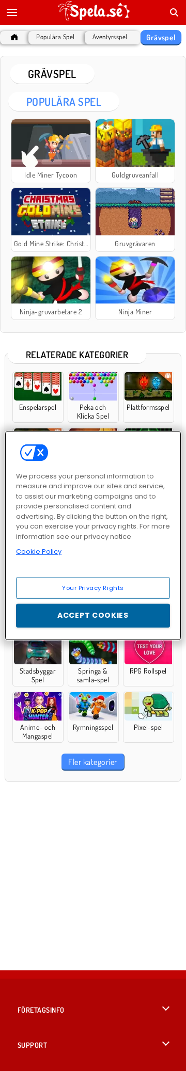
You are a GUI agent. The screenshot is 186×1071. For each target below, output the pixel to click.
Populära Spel (55, 37)
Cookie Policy (38, 551)
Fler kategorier (92, 762)
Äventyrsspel (110, 37)
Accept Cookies (93, 615)
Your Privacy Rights (93, 587)
